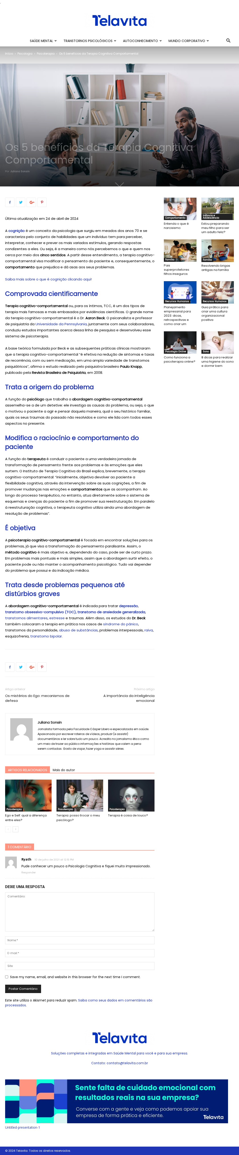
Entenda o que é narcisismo (176, 225)
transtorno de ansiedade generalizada (111, 611)
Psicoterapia (46, 54)
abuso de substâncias (78, 630)
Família (169, 259)
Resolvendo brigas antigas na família (215, 267)
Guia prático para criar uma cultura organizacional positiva (214, 313)
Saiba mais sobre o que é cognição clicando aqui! (48, 279)
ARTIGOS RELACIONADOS (27, 770)
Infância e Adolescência (211, 217)
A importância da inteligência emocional (129, 698)
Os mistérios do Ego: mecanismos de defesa (37, 698)
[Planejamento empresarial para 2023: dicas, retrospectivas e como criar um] (180, 292)
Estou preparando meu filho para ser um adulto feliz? (215, 227)
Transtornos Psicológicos (87, 40)
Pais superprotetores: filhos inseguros (177, 269)
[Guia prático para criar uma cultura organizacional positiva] (217, 292)
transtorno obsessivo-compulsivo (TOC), (41, 611)
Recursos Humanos (177, 301)
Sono (206, 351)
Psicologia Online (175, 351)
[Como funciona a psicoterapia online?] (180, 342)
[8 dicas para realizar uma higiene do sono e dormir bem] (217, 342)
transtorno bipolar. (46, 636)
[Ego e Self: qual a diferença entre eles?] (28, 796)
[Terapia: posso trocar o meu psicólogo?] (79, 796)
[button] (228, 41)
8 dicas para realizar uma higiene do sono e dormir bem (217, 361)
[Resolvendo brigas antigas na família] (217, 250)
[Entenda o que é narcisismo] (180, 209)
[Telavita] (119, 20)
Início (9, 54)
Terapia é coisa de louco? (128, 815)
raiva (148, 630)
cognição (16, 230)
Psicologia (25, 54)
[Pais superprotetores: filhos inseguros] (180, 250)
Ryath (26, 859)
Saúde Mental (41, 40)
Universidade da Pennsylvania (61, 324)
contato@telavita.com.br (127, 1063)
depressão (128, 605)
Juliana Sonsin (20, 171)
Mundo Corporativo (187, 40)
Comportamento (175, 218)
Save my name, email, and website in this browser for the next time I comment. (75, 977)
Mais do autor (64, 770)
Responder (28, 872)
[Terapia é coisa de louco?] (131, 796)
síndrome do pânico (120, 624)
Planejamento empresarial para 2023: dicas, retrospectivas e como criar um (177, 315)
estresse (57, 618)
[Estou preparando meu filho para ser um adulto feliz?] (217, 209)
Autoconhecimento (140, 40)
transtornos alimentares (26, 618)
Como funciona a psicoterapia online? (179, 359)
